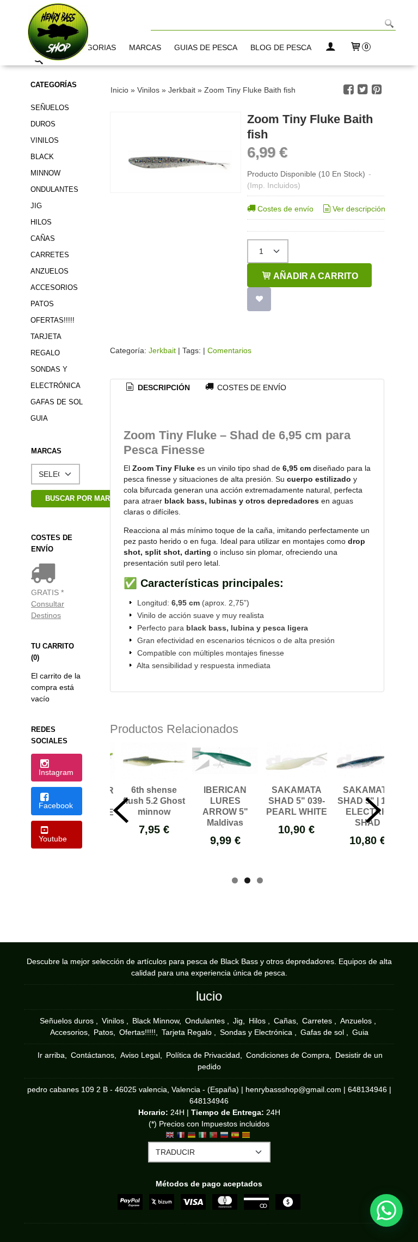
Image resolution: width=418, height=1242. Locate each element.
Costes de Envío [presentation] (250, 387)
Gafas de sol (56, 402)
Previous (121, 801)
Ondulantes (54, 189)
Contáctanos (92, 1037)
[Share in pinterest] (377, 89)
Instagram (56, 772)
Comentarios (229, 350)
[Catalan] (247, 1118)
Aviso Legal (140, 1037)
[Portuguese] (213, 1118)
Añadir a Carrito (315, 276)
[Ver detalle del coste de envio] (45, 574)
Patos (42, 304)
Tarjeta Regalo (45, 344)
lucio (209, 978)
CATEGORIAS (91, 47)
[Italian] (202, 1118)
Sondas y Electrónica (55, 377)
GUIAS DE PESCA (205, 47)
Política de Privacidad (203, 1037)
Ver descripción (359, 208)
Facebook (56, 805)
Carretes (49, 255)
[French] (180, 1118)
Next (373, 801)
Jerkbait (163, 350)
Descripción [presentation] (163, 387)
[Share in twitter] (362, 89)
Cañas (42, 238)
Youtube (53, 838)
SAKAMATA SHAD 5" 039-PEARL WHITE (296, 800)
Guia (39, 418)
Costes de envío (285, 208)
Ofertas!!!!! (52, 320)
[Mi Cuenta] (330, 47)
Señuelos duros (49, 116)
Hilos (41, 222)
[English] (169, 1118)
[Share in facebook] (348, 89)
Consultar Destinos (47, 609)
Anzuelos (49, 271)
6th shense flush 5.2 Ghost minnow (154, 800)
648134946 (367, 1071)
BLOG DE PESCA (280, 47)
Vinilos (44, 140)
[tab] (157, 388)
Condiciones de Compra (287, 1037)
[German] (191, 1118)
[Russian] (224, 1118)
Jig (36, 206)
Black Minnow (45, 165)
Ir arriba (51, 1037)
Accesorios (54, 287)
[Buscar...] (38, 61)
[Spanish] (235, 1118)
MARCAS (145, 47)
